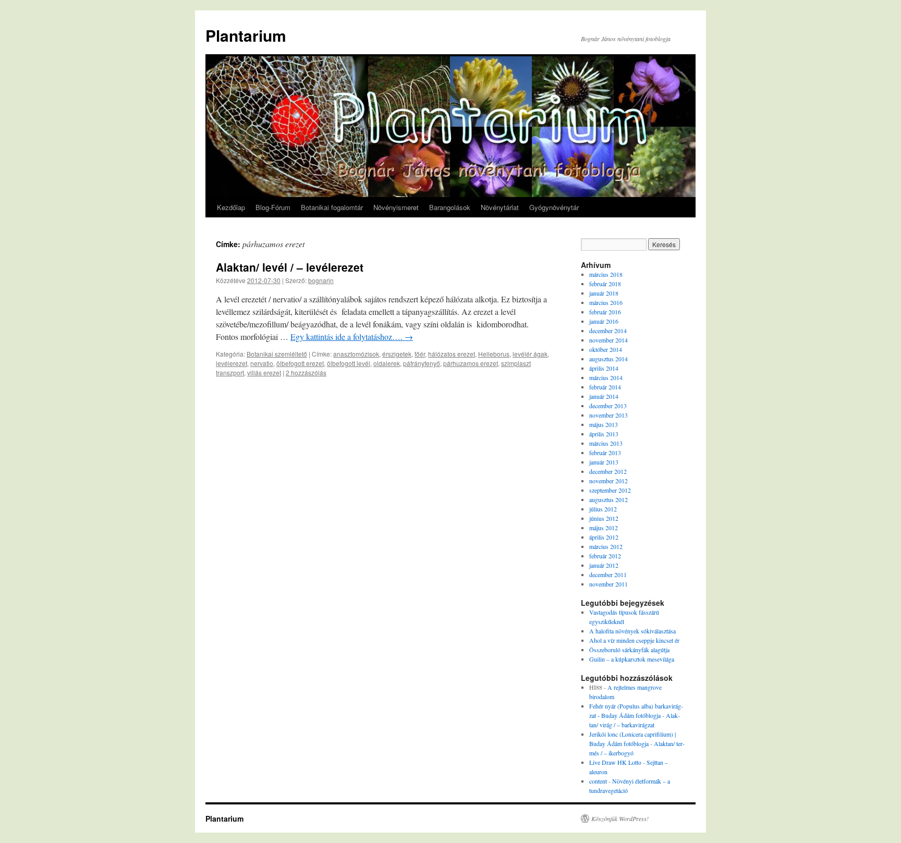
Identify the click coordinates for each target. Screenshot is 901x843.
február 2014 (605, 387)
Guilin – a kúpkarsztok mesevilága (631, 659)
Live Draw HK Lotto (615, 762)
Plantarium (245, 35)
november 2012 (608, 481)
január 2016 (603, 321)
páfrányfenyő (421, 363)
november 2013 (608, 415)
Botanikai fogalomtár (332, 207)
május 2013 (603, 424)
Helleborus (493, 353)
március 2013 (606, 443)
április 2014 (603, 368)
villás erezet (264, 372)
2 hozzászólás (306, 372)
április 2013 (603, 434)
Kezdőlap (231, 207)
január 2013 (603, 462)
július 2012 (603, 509)
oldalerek (386, 363)
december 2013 (608, 405)
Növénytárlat (500, 207)
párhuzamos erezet (470, 363)
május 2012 (603, 527)
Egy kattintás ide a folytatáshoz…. (351, 336)
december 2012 (608, 471)
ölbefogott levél (348, 363)
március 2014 (606, 377)
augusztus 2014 (608, 359)
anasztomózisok (356, 353)
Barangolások (449, 207)
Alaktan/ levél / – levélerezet (289, 267)
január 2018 (603, 293)
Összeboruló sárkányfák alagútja (629, 649)
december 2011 (608, 574)
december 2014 (608, 330)
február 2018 (605, 283)
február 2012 (605, 556)
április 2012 (603, 537)
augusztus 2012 (608, 499)
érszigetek (396, 353)
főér (420, 353)
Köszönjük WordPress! (620, 818)
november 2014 (608, 340)
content (598, 781)
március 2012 (606, 546)
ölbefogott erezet (300, 363)
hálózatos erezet (451, 353)
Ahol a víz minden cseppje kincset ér (634, 640)
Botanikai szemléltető (277, 353)
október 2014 (605, 349)
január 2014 (603, 396)
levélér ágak (530, 353)
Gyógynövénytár (554, 207)
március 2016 (606, 302)
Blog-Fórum (272, 207)
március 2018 (606, 274)
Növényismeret (396, 207)
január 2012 (603, 565)
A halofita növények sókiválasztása (632, 631)
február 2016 (605, 312)
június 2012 (603, 518)
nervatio (261, 363)
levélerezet (231, 363)
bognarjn (321, 280)
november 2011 (608, 584)
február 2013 (605, 452)
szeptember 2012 (610, 490)
